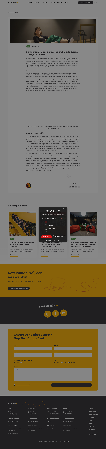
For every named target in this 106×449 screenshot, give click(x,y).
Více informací (61, 218)
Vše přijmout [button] (46, 236)
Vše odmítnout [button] (59, 236)
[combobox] (64, 208)
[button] (53, 240)
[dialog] (53, 224)
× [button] (65, 208)
